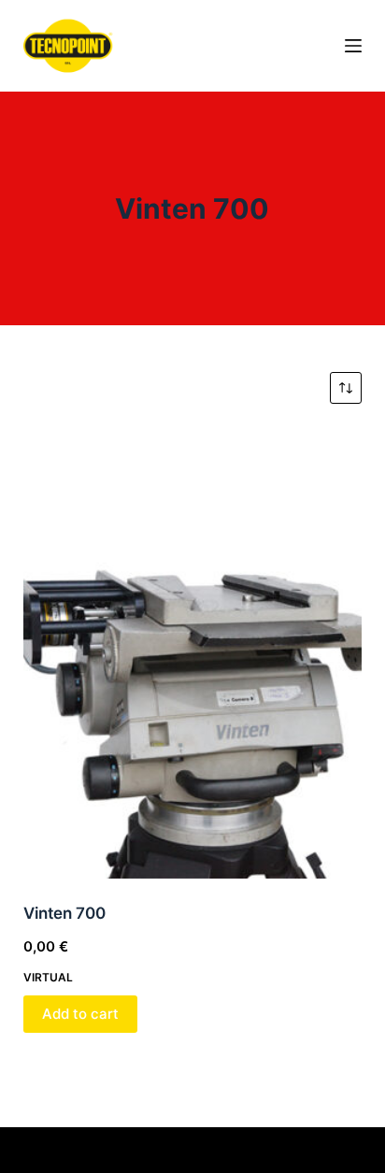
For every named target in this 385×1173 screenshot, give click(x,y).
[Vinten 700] (193, 653)
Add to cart (80, 1014)
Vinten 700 (64, 913)
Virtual (48, 977)
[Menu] (353, 45)
